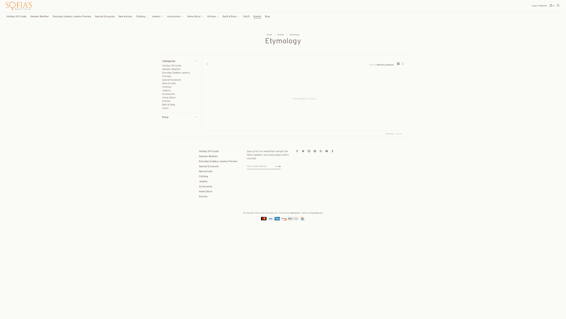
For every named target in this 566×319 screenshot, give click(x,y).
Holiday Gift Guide (16, 16)
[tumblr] (332, 151)
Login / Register (539, 6)
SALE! (246, 16)
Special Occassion (105, 16)
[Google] (321, 151)
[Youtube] (326, 151)
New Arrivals (125, 16)
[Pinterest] (315, 151)
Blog (267, 16)
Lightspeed (295, 213)
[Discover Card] (284, 219)
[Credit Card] (302, 219)
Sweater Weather (39, 16)
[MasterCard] (264, 219)
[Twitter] (303, 151)
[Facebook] (297, 151)
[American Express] (277, 219)
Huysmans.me (316, 213)
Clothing (140, 16)
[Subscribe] (277, 166)
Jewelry (156, 16)
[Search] (558, 6)
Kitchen (211, 16)
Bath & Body (229, 16)
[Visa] (271, 219)
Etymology (294, 35)
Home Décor (194, 16)
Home (269, 35)
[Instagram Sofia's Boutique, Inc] (309, 151)
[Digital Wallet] (293, 219)
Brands (257, 16)
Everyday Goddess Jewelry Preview (72, 16)
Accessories (173, 16)
